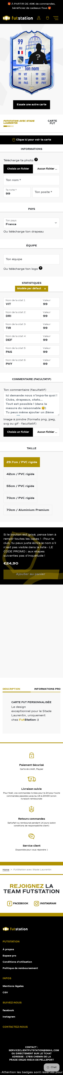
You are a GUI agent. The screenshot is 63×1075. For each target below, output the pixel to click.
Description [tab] (11, 689)
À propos (8, 949)
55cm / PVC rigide (20, 486)
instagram (48, 903)
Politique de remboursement (20, 968)
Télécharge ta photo (20, 160)
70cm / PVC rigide (20, 498)
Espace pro (9, 956)
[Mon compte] (38, 18)
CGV (5, 992)
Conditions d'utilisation (17, 962)
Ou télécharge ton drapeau (24, 231)
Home (6, 870)
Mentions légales (13, 986)
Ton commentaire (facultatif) (25, 390)
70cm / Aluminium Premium (27, 510)
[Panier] (47, 18)
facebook (20, 903)
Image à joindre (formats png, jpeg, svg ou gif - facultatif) (30, 421)
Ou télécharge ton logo (22, 268)
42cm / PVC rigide (20, 474)
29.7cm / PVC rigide (21, 462)
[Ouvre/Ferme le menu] (55, 18)
